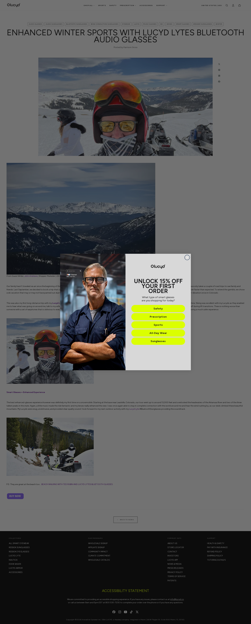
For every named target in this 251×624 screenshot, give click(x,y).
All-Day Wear (158, 333)
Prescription (158, 316)
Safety (158, 308)
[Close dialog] (187, 257)
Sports (158, 324)
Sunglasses (158, 341)
